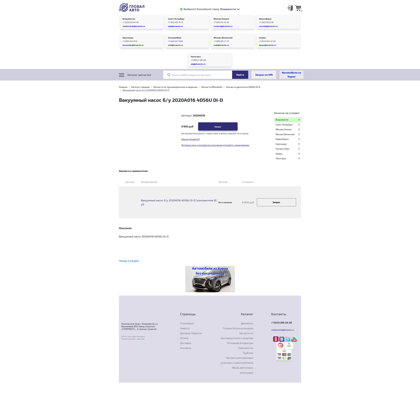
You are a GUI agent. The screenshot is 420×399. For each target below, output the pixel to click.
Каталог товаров (140, 87)
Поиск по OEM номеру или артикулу (191, 75)
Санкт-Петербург (176, 19)
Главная (123, 87)
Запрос (217, 126)
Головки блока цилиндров (238, 328)
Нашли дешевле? (190, 139)
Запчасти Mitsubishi (211, 87)
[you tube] (294, 339)
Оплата (184, 338)
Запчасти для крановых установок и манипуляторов (236, 360)
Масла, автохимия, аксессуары (242, 370)
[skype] (288, 339)
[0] (298, 8)
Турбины (248, 352)
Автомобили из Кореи (291, 74)
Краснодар (128, 37)
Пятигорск (196, 56)
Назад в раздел (129, 260)
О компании (187, 323)
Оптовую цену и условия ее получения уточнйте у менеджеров (215, 145)
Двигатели (247, 323)
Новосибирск (265, 19)
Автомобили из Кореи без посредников (210, 270)
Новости (185, 328)
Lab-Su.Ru (141, 339)
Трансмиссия (245, 347)
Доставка (185, 343)
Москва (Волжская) (223, 37)
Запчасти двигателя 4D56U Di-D (243, 87)
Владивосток (129, 19)
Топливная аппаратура (240, 343)
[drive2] (276, 339)
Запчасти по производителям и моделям (175, 87)
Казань (262, 37)
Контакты (185, 347)
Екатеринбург (174, 37)
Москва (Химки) (221, 19)
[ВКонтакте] (282, 339)
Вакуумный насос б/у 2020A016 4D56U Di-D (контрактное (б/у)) (179, 202)
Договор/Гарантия (191, 333)
